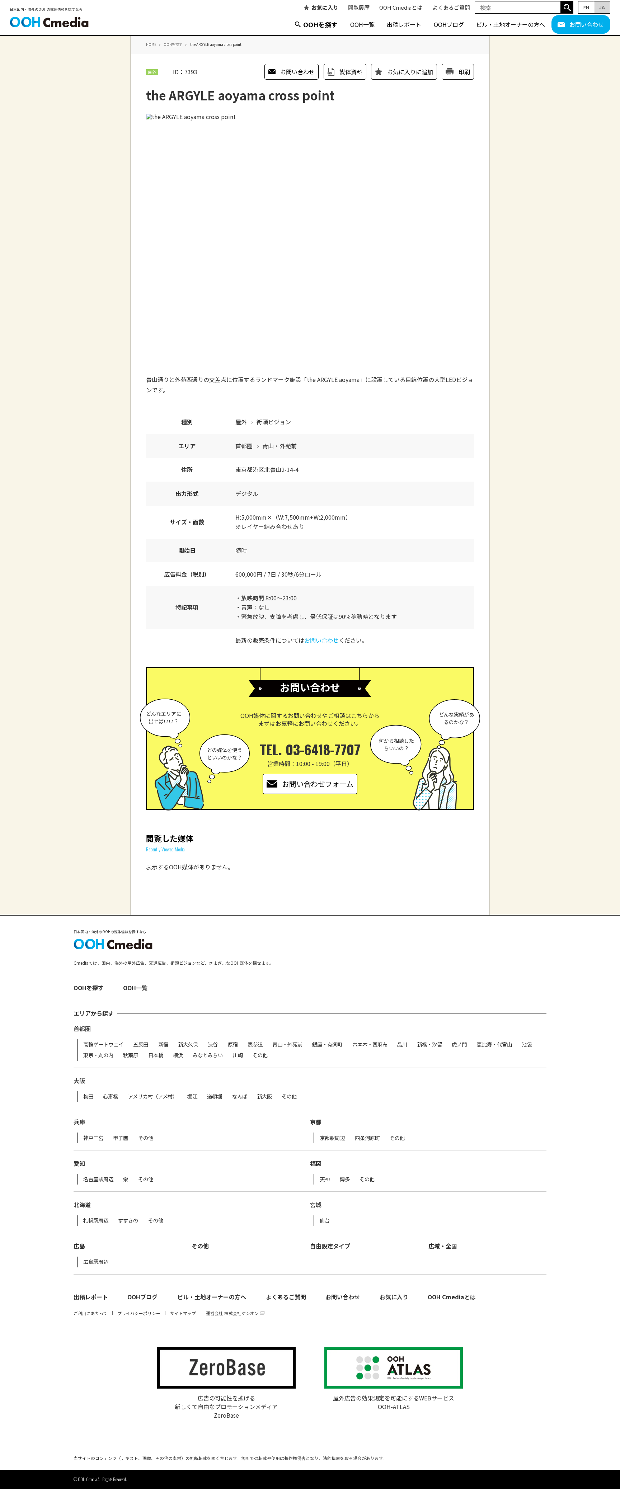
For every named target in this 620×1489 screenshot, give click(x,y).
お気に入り (324, 7)
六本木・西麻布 (370, 1044)
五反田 (140, 1044)
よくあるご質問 (451, 7)
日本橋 (155, 1055)
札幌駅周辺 (95, 1220)
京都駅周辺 (332, 1137)
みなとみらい (208, 1055)
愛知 (79, 1163)
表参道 (255, 1044)
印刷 (464, 71)
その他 (260, 1055)
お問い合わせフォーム (317, 784)
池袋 (527, 1044)
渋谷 (213, 1044)
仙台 (325, 1220)
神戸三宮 (93, 1137)
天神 (325, 1179)
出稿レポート (404, 24)
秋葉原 (130, 1055)
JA (602, 7)
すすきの (128, 1220)
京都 (315, 1122)
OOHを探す (320, 24)
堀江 (192, 1096)
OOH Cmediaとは (400, 7)
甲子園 (120, 1137)
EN (586, 7)
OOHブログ (449, 24)
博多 (345, 1179)
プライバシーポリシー (138, 1313)
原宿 (233, 1044)
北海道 (82, 1204)
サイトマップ (183, 1313)
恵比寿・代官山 (494, 1044)
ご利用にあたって (91, 1313)
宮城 (315, 1204)
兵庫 (79, 1122)
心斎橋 (110, 1096)
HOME (151, 44)
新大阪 (264, 1096)
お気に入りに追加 (410, 71)
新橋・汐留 (429, 1044)
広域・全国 (442, 1246)
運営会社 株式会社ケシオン (232, 1313)
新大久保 (188, 1044)
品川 (402, 1044)
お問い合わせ (586, 24)
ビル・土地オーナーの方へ (510, 24)
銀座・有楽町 (327, 1044)
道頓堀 (214, 1096)
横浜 (178, 1055)
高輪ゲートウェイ (103, 1044)
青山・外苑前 (287, 1044)
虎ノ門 (459, 1044)
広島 (79, 1246)
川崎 (238, 1055)
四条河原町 (367, 1137)
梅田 (88, 1096)
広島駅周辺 (95, 1261)
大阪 (79, 1080)
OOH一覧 (362, 24)
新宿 (163, 1044)
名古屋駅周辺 (98, 1179)
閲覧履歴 (359, 7)
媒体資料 (350, 71)
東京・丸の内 (98, 1055)
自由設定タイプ (330, 1246)
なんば (239, 1096)
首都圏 (82, 1028)
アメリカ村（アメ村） (153, 1096)
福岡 (315, 1163)
